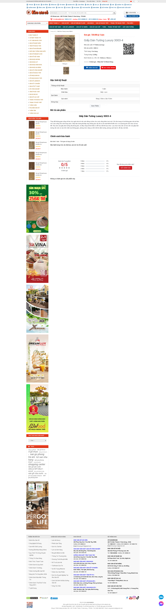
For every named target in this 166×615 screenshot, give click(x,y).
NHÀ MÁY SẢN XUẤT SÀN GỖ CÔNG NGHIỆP (87, 549)
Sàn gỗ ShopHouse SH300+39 (41, 174)
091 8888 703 (133, 544)
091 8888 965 (82, 559)
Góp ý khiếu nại (133, 16)
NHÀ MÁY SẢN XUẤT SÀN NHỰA (83, 561)
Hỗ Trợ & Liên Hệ (57, 562)
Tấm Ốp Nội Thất (34, 91)
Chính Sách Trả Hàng (35, 568)
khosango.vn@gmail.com (118, 546)
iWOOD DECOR (33, 94)
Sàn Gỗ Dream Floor (78, 23)
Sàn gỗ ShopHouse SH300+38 (41, 164)
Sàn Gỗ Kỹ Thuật (34, 86)
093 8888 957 (115, 568)
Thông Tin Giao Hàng (35, 558)
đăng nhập (38, 1)
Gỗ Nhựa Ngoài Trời (35, 78)
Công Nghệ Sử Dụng (35, 543)
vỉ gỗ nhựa (33, 451)
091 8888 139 (82, 572)
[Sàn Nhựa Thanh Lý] (37, 234)
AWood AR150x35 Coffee (39, 471)
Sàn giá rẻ (65, 23)
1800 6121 (68, 19)
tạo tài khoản (47, 1)
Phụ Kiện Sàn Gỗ (34, 108)
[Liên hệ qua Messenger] (161, 603)
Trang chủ (53, 31)
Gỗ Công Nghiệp (34, 89)
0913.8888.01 (83, 19)
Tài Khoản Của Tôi (57, 565)
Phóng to (65, 64)
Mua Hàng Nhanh (109, 68)
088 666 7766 (82, 585)
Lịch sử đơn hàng (57, 550)
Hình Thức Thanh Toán (36, 561)
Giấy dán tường (128, 27)
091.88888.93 (126, 553)
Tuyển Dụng (33, 588)
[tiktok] (137, 598)
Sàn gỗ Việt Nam (55, 27)
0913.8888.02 (93, 19)
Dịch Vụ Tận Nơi (56, 546)
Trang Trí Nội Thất (114, 27)
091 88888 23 (81, 544)
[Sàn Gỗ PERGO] (37, 530)
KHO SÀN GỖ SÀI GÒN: (81, 540)
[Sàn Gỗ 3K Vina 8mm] (37, 284)
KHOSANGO (90, 602)
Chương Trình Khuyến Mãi (60, 559)
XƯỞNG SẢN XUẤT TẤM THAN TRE (84, 555)
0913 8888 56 (125, 544)
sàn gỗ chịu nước (35, 473)
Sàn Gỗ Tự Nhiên (34, 83)
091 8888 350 (113, 583)
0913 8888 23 (82, 578)
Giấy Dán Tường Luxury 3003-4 (64, 31)
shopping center (36, 464)
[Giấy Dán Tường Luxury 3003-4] (66, 74)
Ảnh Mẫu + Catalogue (79, 1)
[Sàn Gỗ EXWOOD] (37, 333)
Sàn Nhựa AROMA (34, 59)
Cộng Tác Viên (56, 586)
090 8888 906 (115, 575)
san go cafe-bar (32, 449)
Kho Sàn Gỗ (75, 604)
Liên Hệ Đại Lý (56, 540)
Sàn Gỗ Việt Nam (34, 56)
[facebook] (127, 598)
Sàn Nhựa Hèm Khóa (35, 64)
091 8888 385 (113, 560)
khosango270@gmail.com (84, 546)
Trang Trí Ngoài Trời (117, 23)
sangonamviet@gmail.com (115, 608)
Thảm (104, 27)
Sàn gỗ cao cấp (94, 27)
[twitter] (134, 598)
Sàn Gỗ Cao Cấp (34, 97)
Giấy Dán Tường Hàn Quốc (37, 51)
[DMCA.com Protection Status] (32, 598)
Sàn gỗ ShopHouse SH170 (41, 122)
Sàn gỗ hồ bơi (41, 449)
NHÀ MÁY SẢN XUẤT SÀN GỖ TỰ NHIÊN (86, 567)
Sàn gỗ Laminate (68, 27)
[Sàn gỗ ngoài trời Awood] (37, 433)
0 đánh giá (92, 62)
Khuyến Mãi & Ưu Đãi (58, 553)
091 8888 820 (82, 565)
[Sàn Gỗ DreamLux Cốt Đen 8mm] (37, 383)
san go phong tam (37, 476)
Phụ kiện (130, 23)
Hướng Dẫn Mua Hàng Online (38, 550)
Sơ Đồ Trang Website (58, 569)
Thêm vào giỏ (93, 68)
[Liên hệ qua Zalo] (161, 597)
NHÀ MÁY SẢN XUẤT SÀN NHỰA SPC (85, 587)
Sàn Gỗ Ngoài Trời (102, 23)
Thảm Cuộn (33, 105)
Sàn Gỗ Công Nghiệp (35, 70)
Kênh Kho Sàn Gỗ (34, 540)
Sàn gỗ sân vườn (34, 467)
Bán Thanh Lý (33, 35)
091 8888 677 (113, 593)
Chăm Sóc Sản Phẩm (58, 572)
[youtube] (130, 598)
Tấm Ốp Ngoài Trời (35, 46)
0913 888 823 (82, 591)
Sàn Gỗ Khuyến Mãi (35, 48)
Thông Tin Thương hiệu (59, 556)
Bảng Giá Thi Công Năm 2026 (38, 574)
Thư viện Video (91, 1)
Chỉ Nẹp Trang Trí (35, 37)
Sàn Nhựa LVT (33, 62)
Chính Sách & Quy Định (36, 564)
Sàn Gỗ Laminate (34, 81)
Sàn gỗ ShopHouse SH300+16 (41, 143)
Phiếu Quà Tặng (57, 543)
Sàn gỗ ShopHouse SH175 (41, 133)
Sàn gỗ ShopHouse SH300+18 (41, 153)
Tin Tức (99, 1)
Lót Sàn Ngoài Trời (35, 40)
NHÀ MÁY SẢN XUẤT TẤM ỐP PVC (84, 575)
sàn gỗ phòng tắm (37, 462)
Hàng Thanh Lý (54, 23)
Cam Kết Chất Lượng (35, 546)
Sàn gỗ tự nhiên (82, 27)
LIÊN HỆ (113, 19)
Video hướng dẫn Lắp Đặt (37, 571)
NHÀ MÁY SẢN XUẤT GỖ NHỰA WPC (84, 581)
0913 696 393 (82, 552)
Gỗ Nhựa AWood (34, 75)
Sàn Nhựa (90, 23)
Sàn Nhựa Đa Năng (35, 67)
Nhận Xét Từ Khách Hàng (105, 62)
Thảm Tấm (32, 110)
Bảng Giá (104, 1)
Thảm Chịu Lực (34, 113)
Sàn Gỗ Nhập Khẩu (35, 43)
